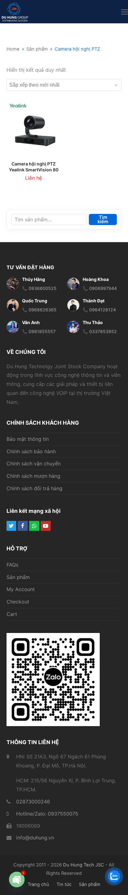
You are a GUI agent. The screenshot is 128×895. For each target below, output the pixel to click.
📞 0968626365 (39, 309)
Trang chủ (38, 884)
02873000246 (33, 801)
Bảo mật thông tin (28, 439)
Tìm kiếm (103, 220)
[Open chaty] (17, 879)
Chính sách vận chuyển (34, 463)
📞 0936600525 (39, 288)
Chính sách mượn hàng (33, 476)
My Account (21, 589)
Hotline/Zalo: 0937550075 (47, 814)
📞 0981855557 (39, 331)
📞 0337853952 (100, 331)
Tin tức (64, 884)
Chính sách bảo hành (31, 451)
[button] (124, 11)
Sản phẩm (18, 577)
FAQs (12, 565)
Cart (12, 614)
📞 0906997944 (100, 288)
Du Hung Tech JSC (83, 865)
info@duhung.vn (35, 837)
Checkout (18, 602)
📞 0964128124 (99, 309)
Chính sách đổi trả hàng (34, 488)
